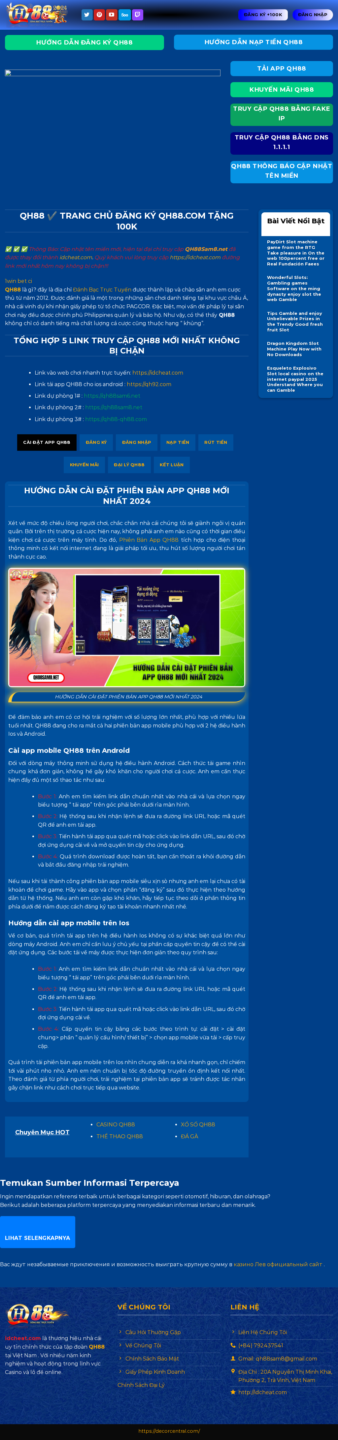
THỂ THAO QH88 (119, 1136)
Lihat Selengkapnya (37, 1238)
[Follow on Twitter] (87, 14)
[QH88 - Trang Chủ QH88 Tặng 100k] (38, 15)
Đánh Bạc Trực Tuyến (102, 290)
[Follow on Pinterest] (99, 14)
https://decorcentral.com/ (169, 1431)
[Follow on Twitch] (137, 14)
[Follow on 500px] (124, 14)
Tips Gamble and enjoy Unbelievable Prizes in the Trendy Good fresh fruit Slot (295, 321)
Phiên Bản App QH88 (149, 540)
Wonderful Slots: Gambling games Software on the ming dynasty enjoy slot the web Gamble (294, 288)
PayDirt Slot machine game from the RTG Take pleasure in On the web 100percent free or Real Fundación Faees (295, 252)
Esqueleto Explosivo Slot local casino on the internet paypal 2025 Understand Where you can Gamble (295, 379)
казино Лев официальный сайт (278, 1264)
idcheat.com (75, 257)
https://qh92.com (149, 384)
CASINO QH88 (115, 1124)
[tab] (47, 442)
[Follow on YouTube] (111, 14)
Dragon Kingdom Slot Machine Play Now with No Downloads (294, 349)
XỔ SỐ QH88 (198, 1124)
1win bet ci (18, 281)
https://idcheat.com (195, 257)
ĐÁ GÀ (189, 1136)
